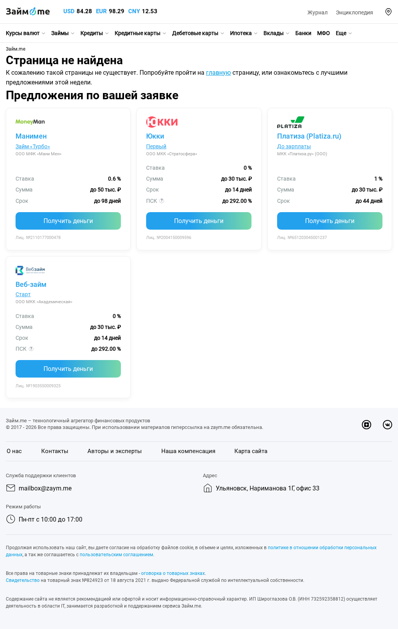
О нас (14, 451)
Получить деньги (68, 221)
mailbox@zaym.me (45, 488)
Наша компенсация (188, 451)
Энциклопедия (354, 12)
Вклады (274, 33)
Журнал (317, 12)
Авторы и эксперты (114, 451)
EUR (101, 11)
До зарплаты (294, 146)
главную (218, 72)
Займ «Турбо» (33, 146)
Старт (23, 294)
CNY (134, 11)
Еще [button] (341, 33)
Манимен (31, 136)
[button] (388, 12)
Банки (303, 33)
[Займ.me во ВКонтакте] (387, 424)
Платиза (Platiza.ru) (309, 136)
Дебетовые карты (195, 33)
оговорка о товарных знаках (173, 573)
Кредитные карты (138, 33)
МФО (323, 33)
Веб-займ (31, 284)
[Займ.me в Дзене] (366, 424)
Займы (60, 33)
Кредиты (91, 33)
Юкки (155, 136)
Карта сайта (250, 451)
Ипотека (241, 33)
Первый (156, 146)
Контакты (54, 451)
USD (69, 11)
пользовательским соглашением (116, 554)
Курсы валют (23, 33)
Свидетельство (23, 580)
